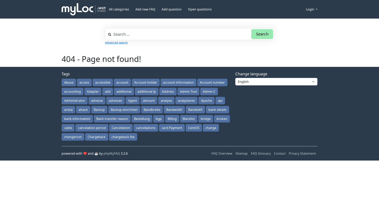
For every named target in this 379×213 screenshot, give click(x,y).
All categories (119, 9)
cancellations (146, 128)
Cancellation (121, 128)
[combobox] (189, 34)
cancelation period (92, 128)
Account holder (145, 82)
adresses (115, 100)
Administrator (74, 100)
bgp (159, 119)
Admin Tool (188, 91)
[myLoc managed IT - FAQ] (84, 9)
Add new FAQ (145, 9)
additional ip (146, 91)
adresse (97, 100)
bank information (77, 119)
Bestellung (142, 119)
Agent (132, 100)
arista (68, 109)
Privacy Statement (302, 153)
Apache (206, 100)
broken (222, 119)
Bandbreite (152, 109)
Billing (172, 119)
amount (149, 100)
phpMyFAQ (111, 153)
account (122, 82)
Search (262, 34)
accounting (72, 91)
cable (68, 128)
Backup (99, 109)
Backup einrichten (124, 109)
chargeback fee (123, 137)
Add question (172, 9)
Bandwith (195, 109)
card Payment (171, 128)
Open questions (200, 9)
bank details (217, 109)
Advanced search (116, 42)
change (210, 128)
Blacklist (189, 119)
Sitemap (241, 153)
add (108, 91)
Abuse (68, 82)
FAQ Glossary (261, 153)
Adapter (93, 91)
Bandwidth (174, 109)
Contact (280, 153)
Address (168, 91)
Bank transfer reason (112, 119)
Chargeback (97, 137)
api (220, 100)
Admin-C (209, 91)
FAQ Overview (221, 153)
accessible (102, 82)
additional (123, 91)
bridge (206, 119)
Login (310, 9)
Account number (212, 82)
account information (178, 82)
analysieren (186, 100)
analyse (166, 100)
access (84, 82)
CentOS (193, 128)
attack (83, 109)
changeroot (73, 137)
